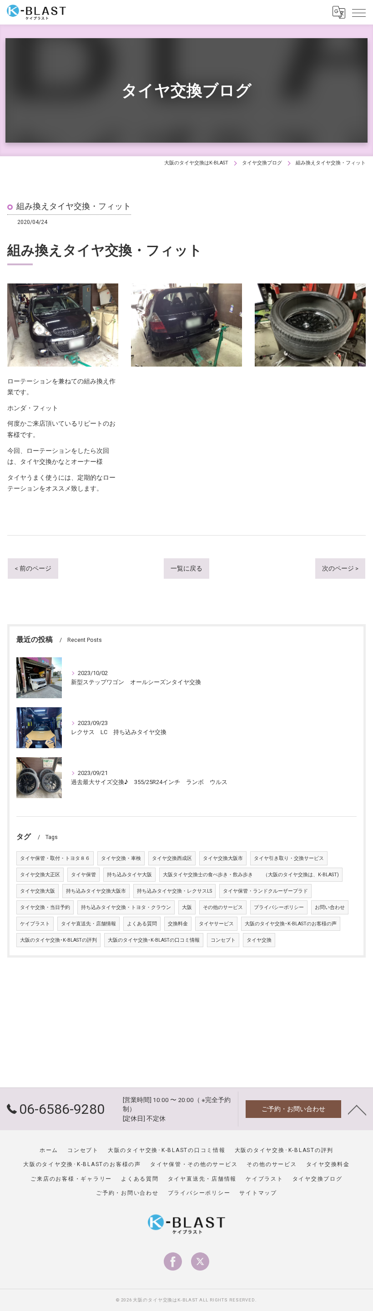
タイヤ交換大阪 (37, 891)
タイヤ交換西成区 (172, 858)
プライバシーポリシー (279, 907)
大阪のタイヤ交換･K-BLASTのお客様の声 (291, 924)
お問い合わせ (330, 907)
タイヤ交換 (259, 940)
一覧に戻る (186, 568)
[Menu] (359, 12)
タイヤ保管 (83, 875)
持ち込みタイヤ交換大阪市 (96, 891)
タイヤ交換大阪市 (223, 858)
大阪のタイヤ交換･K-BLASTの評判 (58, 940)
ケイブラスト (35, 924)
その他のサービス (223, 907)
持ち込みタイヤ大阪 (129, 875)
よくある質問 (142, 924)
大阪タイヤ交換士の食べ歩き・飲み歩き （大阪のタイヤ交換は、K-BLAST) (251, 875)
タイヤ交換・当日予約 (45, 907)
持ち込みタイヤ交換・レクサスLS (174, 891)
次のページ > (340, 568)
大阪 (187, 907)
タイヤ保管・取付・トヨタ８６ (55, 858)
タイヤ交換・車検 (121, 858)
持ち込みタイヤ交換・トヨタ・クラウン (126, 907)
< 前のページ (33, 568)
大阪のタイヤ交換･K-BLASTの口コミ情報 (154, 940)
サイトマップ (258, 1193)
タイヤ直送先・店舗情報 (88, 924)
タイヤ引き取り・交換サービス (289, 858)
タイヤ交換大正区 (40, 875)
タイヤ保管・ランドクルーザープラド (265, 891)
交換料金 (178, 924)
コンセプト (223, 940)
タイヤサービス (216, 924)
